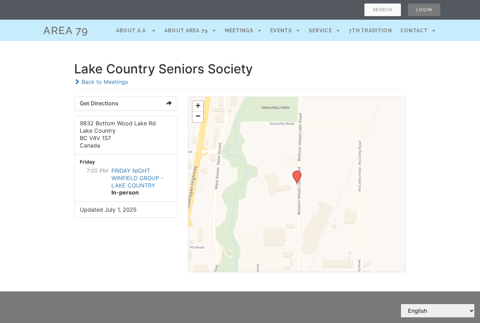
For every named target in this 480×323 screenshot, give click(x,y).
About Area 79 (186, 30)
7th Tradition (370, 30)
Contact (414, 30)
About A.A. (132, 30)
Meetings (239, 30)
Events (281, 30)
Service (320, 30)
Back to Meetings (104, 81)
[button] (294, 173)
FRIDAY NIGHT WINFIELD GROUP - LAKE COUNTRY (137, 178)
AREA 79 (66, 30)
